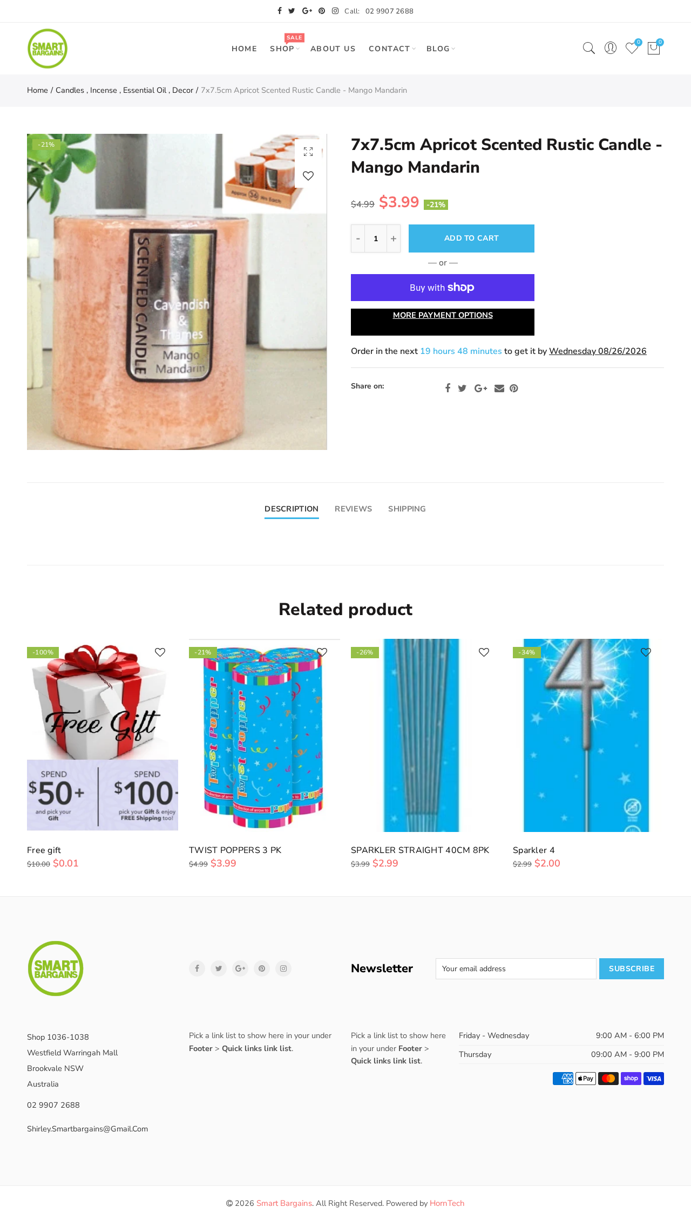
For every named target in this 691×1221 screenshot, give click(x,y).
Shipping (407, 508)
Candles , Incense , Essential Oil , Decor (124, 90)
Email (499, 388)
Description (292, 508)
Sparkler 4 (534, 850)
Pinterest (514, 388)
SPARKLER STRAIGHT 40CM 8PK (420, 850)
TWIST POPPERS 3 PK (235, 850)
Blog (438, 49)
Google (481, 388)
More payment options (443, 315)
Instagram (283, 968)
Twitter (462, 388)
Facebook (447, 388)
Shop (286, 44)
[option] (177, 292)
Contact (390, 49)
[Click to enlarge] (308, 151)
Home (245, 49)
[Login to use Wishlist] (308, 175)
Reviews (353, 508)
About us (333, 49)
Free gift (44, 850)
